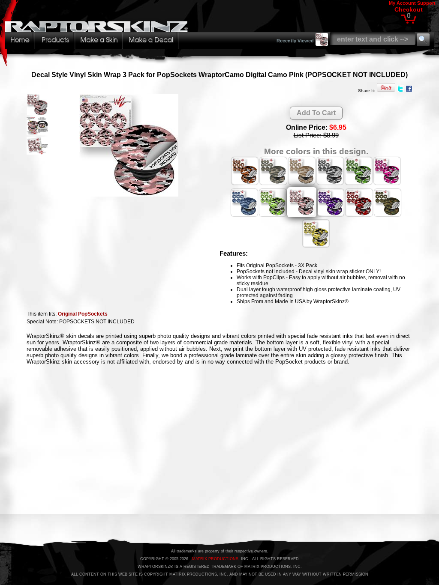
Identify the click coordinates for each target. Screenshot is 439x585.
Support (426, 3)
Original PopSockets (83, 314)
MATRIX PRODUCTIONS (215, 559)
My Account (402, 3)
